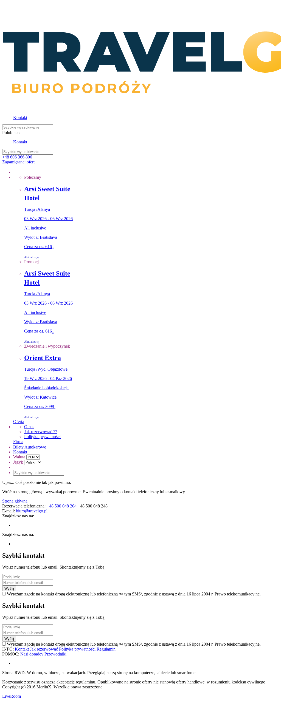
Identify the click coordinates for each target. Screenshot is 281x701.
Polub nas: (11, 132)
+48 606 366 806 (17, 157)
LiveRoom (11, 696)
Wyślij (9, 588)
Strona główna (14, 501)
